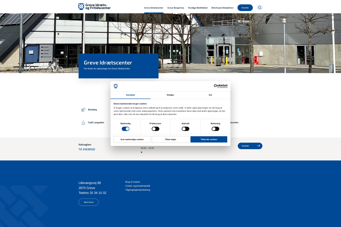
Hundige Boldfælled (197, 7)
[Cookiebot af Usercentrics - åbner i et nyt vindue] (216, 86)
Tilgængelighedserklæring (137, 190)
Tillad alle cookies (209, 139)
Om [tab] (210, 95)
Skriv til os (88, 202)
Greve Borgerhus (175, 7)
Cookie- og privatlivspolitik (137, 186)
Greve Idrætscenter (153, 7)
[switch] (155, 129)
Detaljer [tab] (170, 95)
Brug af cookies (132, 182)
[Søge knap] (260, 8)
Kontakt (245, 8)
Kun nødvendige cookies (132, 139)
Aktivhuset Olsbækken (222, 7)
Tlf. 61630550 (87, 149)
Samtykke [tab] (130, 95)
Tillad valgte (170, 139)
